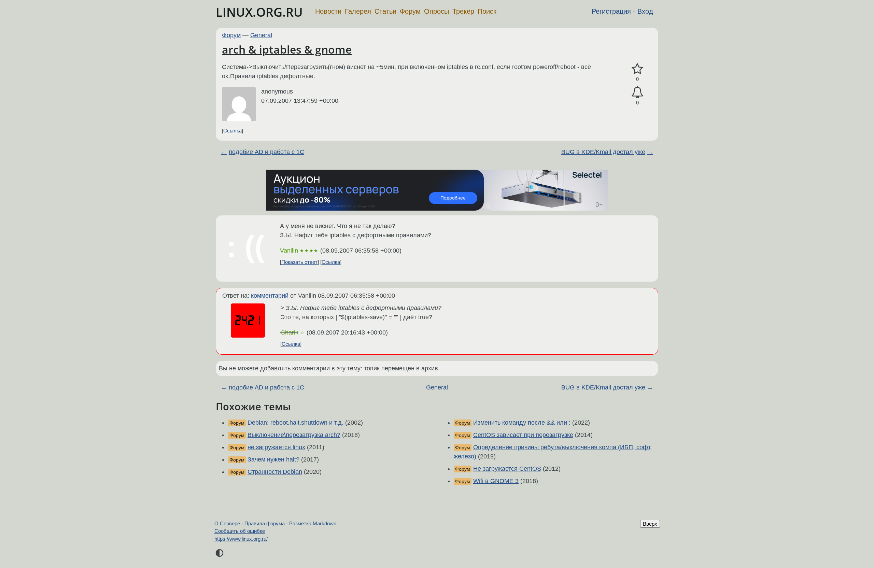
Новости (328, 11)
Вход (645, 11)
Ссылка (232, 130)
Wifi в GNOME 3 (496, 481)
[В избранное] (637, 69)
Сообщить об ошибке (239, 531)
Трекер (463, 11)
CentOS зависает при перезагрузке (523, 434)
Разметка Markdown (312, 523)
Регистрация (611, 11)
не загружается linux (276, 447)
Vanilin (289, 250)
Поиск (487, 11)
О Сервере (227, 523)
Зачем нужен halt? (273, 459)
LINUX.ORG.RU (259, 12)
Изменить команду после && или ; (521, 422)
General (261, 35)
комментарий (269, 295)
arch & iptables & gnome (287, 49)
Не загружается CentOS (507, 468)
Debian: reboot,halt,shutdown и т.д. (295, 422)
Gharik (289, 332)
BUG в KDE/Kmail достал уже (603, 151)
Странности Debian (275, 471)
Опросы (436, 11)
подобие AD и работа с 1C (266, 151)
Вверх (650, 524)
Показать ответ (299, 262)
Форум (410, 11)
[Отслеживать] (637, 92)
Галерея (358, 11)
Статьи (385, 11)
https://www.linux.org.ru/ (241, 539)
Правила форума (264, 523)
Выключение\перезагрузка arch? (294, 434)
